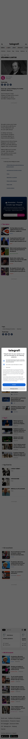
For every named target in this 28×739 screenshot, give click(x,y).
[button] (14, 367)
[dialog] (14, 369)
